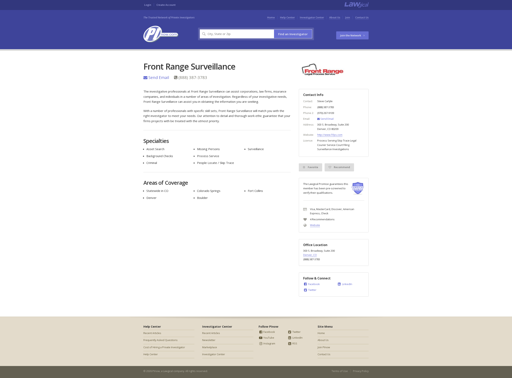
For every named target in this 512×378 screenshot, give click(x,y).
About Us (334, 17)
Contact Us (362, 17)
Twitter (312, 290)
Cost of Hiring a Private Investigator (164, 347)
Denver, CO (310, 255)
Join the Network (351, 35)
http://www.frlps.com (329, 135)
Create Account (166, 5)
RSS (294, 343)
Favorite (312, 167)
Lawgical (168, 371)
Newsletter (208, 340)
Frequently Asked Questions (160, 340)
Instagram (269, 343)
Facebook (314, 284)
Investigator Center (312, 17)
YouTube (268, 337)
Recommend (341, 167)
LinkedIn (346, 284)
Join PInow (324, 347)
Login (147, 5)
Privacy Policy (361, 371)
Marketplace (209, 347)
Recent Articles (152, 333)
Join (347, 17)
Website (315, 225)
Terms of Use (340, 371)
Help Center (287, 17)
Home (271, 17)
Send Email (158, 77)
